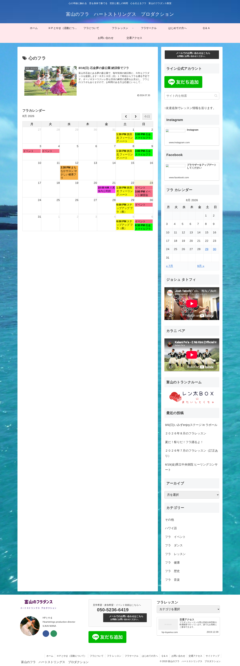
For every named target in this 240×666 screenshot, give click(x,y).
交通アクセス (195, 656)
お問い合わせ (178, 656)
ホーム (49, 656)
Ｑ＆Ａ (164, 656)
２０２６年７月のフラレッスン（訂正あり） (191, 453)
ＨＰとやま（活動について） (71, 656)
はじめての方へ (150, 656)
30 (214, 249)
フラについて (97, 656)
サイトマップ (212, 656)
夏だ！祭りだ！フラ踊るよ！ (184, 442)
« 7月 (169, 266)
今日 (147, 116)
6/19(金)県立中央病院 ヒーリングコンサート (191, 467)
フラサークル (131, 656)
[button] (216, 96)
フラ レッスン (114, 656)
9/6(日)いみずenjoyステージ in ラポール (191, 425)
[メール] (53, 633)
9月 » (200, 266)
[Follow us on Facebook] (46, 633)
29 (206, 249)
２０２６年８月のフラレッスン (185, 433)
